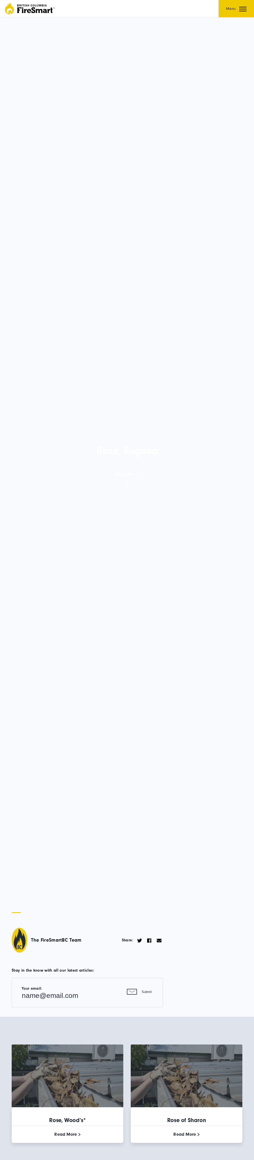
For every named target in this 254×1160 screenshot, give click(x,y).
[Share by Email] (159, 940)
